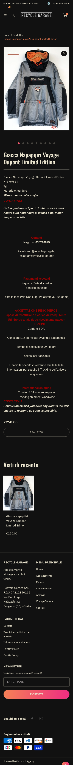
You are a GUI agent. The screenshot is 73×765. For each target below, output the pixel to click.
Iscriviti (36, 694)
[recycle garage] (36, 15)
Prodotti (17, 35)
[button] (5, 15)
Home (7, 35)
